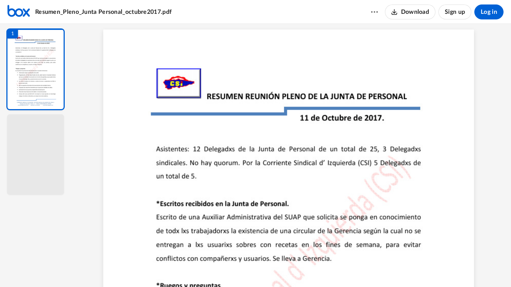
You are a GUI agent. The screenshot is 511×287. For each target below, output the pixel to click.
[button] (35, 69)
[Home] (18, 12)
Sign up (455, 12)
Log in (489, 12)
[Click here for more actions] (374, 11)
